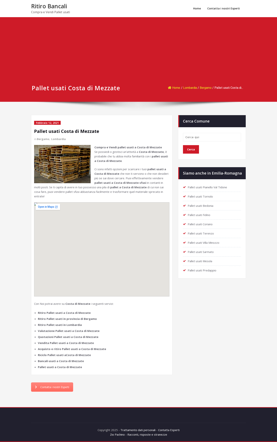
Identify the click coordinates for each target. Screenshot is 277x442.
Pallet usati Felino (199, 215)
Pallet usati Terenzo (201, 233)
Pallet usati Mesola (200, 261)
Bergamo (206, 88)
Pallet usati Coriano (200, 224)
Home (197, 8)
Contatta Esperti (169, 430)
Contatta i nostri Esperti (223, 8)
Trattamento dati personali (137, 430)
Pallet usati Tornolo (200, 196)
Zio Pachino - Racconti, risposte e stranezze (138, 434)
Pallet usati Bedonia (200, 206)
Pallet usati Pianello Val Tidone (207, 187)
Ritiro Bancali (49, 6)
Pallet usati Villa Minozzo (203, 242)
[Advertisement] (138, 54)
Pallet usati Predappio (202, 270)
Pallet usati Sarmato (201, 252)
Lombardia (190, 88)
